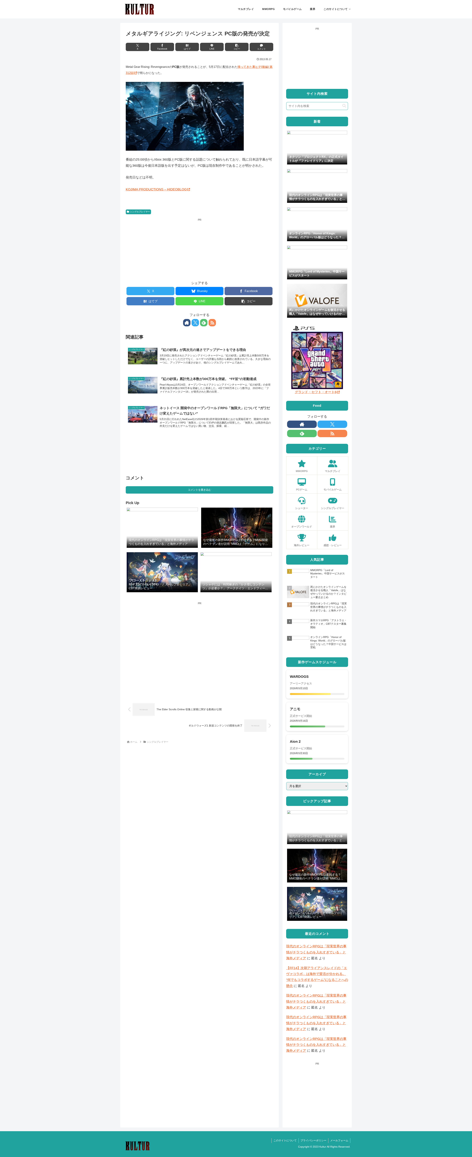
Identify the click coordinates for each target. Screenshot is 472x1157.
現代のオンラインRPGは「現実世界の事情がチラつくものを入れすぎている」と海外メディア (316, 952)
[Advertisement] (199, 248)
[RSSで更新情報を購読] (212, 322)
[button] (237, 47)
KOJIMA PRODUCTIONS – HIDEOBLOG (156, 189)
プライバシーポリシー (313, 1140)
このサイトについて (285, 1140)
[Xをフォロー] (195, 322)
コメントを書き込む (199, 489)
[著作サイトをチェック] (186, 322)
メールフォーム (339, 1140)
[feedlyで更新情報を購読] (203, 322)
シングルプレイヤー (140, 211)
